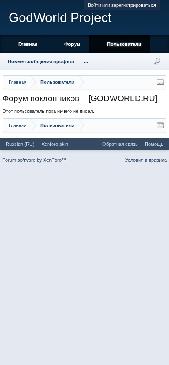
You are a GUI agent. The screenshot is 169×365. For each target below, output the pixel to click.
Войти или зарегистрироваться (122, 5)
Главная (27, 44)
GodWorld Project (60, 17)
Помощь (154, 144)
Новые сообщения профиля (41, 61)
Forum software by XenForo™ (34, 160)
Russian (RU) (20, 144)
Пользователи (124, 44)
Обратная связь (120, 144)
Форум (72, 44)
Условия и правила (146, 160)
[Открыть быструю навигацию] (160, 82)
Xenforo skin (55, 144)
